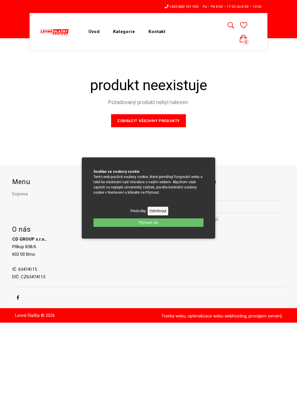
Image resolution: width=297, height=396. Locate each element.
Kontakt (157, 31)
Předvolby (138, 211)
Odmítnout (157, 211)
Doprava (20, 194)
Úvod (94, 31)
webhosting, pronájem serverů (253, 316)
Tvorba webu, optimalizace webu (192, 316)
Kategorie (124, 31)
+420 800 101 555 (183, 6)
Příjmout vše (148, 223)
